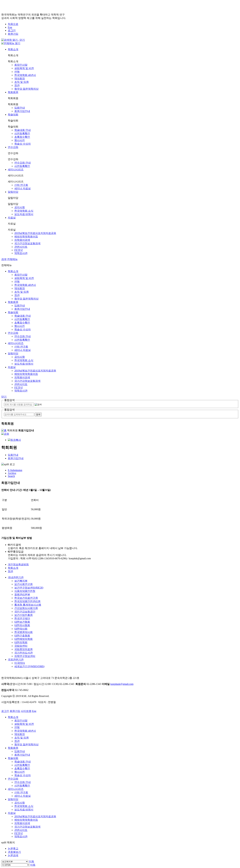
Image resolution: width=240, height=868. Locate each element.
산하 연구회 (21, 185)
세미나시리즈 (16, 169)
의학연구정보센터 (24, 656)
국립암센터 (20, 645)
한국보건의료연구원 (26, 597)
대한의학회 (20, 642)
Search (11, 476)
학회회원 (13, 92)
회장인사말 (20, 64)
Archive (12, 473)
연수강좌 (13, 147)
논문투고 (13, 848)
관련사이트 (20, 246)
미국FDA (19, 663)
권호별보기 (14, 852)
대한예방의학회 (23, 639)
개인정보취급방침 (18, 564)
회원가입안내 (22, 111)
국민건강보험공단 (24, 611)
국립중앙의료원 (23, 649)
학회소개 (13, 49)
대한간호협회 (22, 635)
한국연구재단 (22, 618)
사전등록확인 (22, 133)
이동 (31, 861)
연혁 (17, 71)
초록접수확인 (22, 137)
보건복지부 (20, 580)
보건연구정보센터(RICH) (28, 587)
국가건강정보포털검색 (27, 243)
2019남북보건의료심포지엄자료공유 (35, 233)
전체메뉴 (12, 259)
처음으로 (13, 24)
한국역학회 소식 (23, 210)
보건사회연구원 (23, 584)
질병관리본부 (22, 594)
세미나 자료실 (22, 188)
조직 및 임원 (21, 82)
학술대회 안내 (22, 130)
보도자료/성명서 (23, 214)
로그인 (12, 30)
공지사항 (19, 207)
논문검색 (13, 855)
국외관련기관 (16, 659)
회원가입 (13, 33)
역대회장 (19, 78)
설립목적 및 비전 (24, 68)
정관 (17, 85)
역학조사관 (20, 253)
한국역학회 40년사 (25, 75)
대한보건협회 (22, 621)
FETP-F (18, 250)
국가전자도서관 (23, 652)
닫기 (4, 396)
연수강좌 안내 (22, 162)
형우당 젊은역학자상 (26, 88)
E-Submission (15, 470)
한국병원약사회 (23, 632)
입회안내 (19, 107)
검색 (4, 259)
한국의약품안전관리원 (27, 601)
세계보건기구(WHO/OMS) (29, 666)
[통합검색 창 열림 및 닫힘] (13, 39)
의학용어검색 (22, 240)
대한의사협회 (22, 625)
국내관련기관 (16, 577)
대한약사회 (20, 628)
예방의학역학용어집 (26, 236)
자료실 (12, 217)
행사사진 (19, 140)
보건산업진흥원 (23, 615)
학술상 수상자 (22, 143)
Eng (10, 27)
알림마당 (13, 191)
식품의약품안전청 (24, 591)
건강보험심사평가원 (26, 608)
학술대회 (13, 114)
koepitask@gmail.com (121, 684)
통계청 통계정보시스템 (27, 604)
